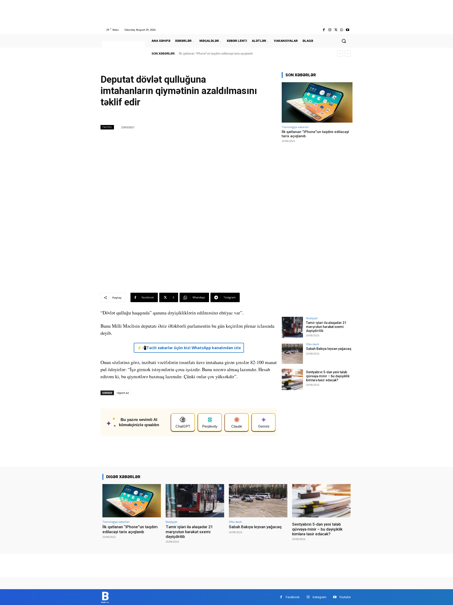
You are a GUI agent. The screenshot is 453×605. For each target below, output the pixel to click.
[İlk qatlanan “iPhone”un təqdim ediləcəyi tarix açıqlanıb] (317, 102)
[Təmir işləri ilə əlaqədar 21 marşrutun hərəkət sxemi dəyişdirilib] (292, 327)
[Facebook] (324, 30)
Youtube (345, 597)
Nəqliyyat (312, 318)
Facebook (293, 597)
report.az (123, 393)
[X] (336, 30)
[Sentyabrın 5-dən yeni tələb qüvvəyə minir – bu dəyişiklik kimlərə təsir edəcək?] (292, 379)
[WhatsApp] (342, 30)
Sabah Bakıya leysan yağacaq (328, 349)
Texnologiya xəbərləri (295, 127)
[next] (348, 53)
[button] (344, 41)
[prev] (340, 53)
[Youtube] (348, 30)
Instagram (319, 597)
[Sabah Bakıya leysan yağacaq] (292, 353)
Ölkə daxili (312, 344)
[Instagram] (330, 30)
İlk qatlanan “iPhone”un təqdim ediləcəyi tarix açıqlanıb (216, 53)
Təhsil (107, 127)
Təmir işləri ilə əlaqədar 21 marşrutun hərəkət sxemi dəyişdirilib (326, 327)
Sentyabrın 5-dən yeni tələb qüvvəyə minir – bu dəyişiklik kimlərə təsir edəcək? (327, 376)
